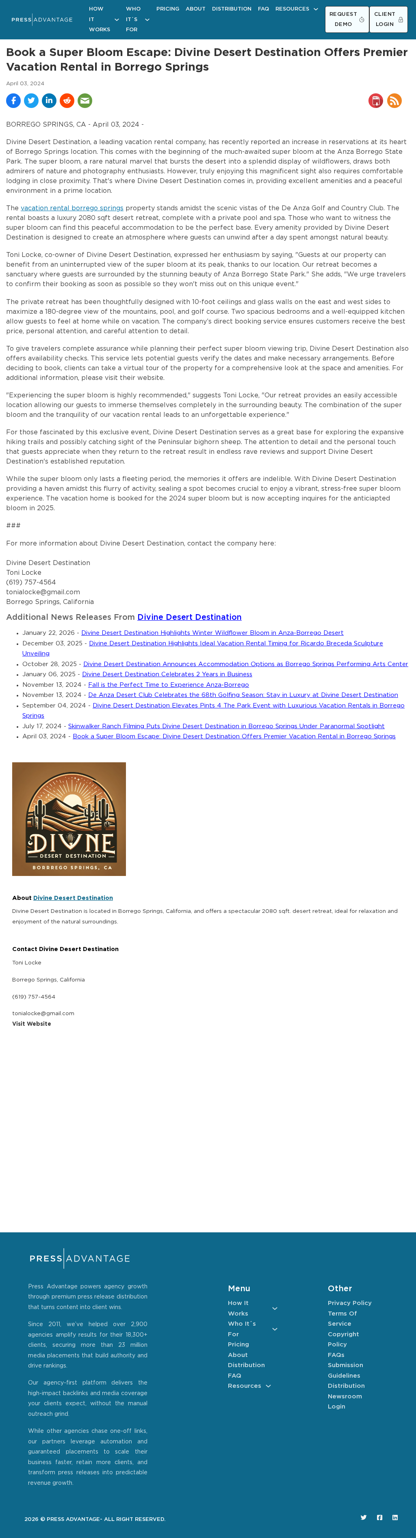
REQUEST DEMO (343, 19)
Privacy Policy (350, 1303)
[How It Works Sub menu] (116, 19)
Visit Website (31, 1024)
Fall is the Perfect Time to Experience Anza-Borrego (168, 685)
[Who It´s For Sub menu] (147, 19)
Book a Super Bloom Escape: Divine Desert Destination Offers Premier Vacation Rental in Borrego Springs (234, 736)
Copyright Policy (343, 1340)
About (196, 9)
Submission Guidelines (345, 1370)
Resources (292, 9)
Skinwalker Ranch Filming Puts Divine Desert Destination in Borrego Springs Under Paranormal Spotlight (226, 726)
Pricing (167, 9)
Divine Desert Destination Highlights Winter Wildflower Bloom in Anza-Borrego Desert (212, 633)
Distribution (231, 9)
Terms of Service (342, 1319)
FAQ (263, 9)
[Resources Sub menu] (315, 9)
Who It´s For (133, 19)
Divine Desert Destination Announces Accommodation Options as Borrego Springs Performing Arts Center (245, 664)
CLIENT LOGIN (385, 19)
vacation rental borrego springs (72, 208)
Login (336, 1406)
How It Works (99, 19)
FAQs (336, 1355)
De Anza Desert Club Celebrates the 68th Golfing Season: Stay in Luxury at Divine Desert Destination (243, 695)
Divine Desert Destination (189, 617)
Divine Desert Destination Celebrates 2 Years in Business (167, 674)
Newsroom (345, 1396)
